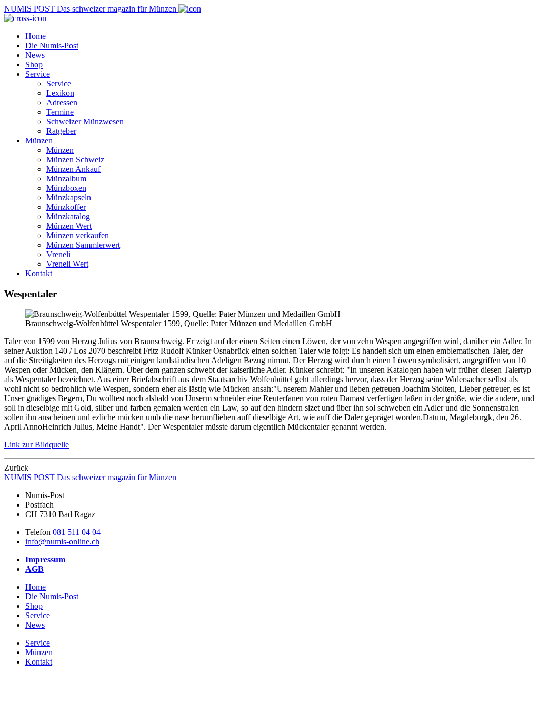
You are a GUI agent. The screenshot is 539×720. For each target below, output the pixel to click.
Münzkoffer (66, 206)
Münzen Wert (69, 225)
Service (37, 74)
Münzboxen (66, 187)
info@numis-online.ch (62, 541)
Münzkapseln (68, 197)
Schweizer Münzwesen (85, 121)
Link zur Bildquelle (36, 444)
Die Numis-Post (51, 45)
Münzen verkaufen (77, 235)
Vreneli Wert (67, 263)
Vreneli (58, 254)
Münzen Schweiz (75, 159)
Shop (34, 64)
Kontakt (38, 273)
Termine (60, 112)
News (35, 55)
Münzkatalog (68, 216)
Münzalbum (66, 178)
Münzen (39, 140)
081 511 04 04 (77, 532)
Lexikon (60, 93)
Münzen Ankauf (73, 168)
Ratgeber (61, 131)
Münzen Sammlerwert (83, 244)
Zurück (16, 467)
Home (35, 36)
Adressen (61, 102)
